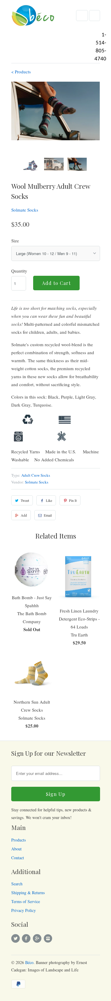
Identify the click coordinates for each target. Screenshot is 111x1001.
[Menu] (82, 15)
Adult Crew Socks (35, 475)
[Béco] (33, 17)
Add (24, 515)
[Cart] (94, 15)
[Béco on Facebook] (27, 938)
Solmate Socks (24, 210)
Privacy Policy (23, 910)
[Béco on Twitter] (16, 938)
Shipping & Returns (28, 892)
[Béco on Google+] (38, 938)
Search (16, 883)
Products (18, 840)
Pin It (73, 500)
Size (15, 241)
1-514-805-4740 (100, 47)
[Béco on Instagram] (48, 938)
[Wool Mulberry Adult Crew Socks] (55, 111)
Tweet (25, 500)
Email (48, 515)
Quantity (19, 271)
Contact (17, 857)
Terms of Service (25, 901)
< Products (21, 72)
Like (49, 500)
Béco (29, 962)
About (16, 849)
